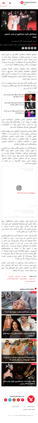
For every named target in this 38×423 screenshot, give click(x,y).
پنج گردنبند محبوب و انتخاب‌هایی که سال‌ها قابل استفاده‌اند (19, 334)
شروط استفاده (31, 406)
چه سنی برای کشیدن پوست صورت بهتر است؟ (20, 312)
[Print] (23, 48)
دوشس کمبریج (23, 279)
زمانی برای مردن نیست (30, 281)
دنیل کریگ (17, 276)
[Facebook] (35, 48)
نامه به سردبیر (15, 406)
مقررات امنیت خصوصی (29, 409)
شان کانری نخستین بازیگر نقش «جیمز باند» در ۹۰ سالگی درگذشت (14, 104)
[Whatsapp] (32, 48)
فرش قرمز (11, 276)
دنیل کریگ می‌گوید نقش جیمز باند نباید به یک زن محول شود (14, 96)
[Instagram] (14, 399)
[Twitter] (29, 48)
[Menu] (3, 3)
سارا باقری (33, 45)
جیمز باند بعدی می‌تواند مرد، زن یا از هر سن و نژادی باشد (14, 112)
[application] (19, 20)
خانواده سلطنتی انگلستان (12, 279)
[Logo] (33, 12)
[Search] (10, 3)
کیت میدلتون (32, 279)
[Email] (26, 48)
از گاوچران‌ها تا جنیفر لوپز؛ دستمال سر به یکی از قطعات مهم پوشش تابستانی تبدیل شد (19, 358)
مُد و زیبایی (24, 289)
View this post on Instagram (26, 193)
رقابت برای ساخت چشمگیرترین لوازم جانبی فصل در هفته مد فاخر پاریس (19, 382)
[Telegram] (9, 399)
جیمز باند (24, 276)
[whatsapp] (5, 399)
